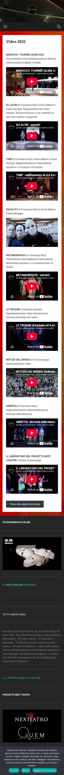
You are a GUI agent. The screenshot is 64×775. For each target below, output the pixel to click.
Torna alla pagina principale (25, 504)
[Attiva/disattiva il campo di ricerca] (59, 26)
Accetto (14, 770)
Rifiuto (26, 770)
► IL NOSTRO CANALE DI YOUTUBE (21, 678)
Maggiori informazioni (44, 770)
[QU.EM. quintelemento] (32, 11)
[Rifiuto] (60, 760)
